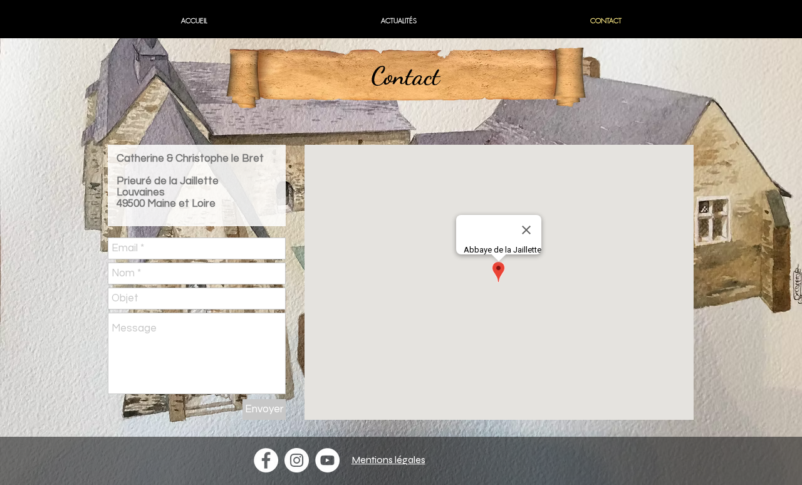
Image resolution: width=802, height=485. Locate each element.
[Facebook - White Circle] (266, 460)
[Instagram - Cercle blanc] (296, 460)
